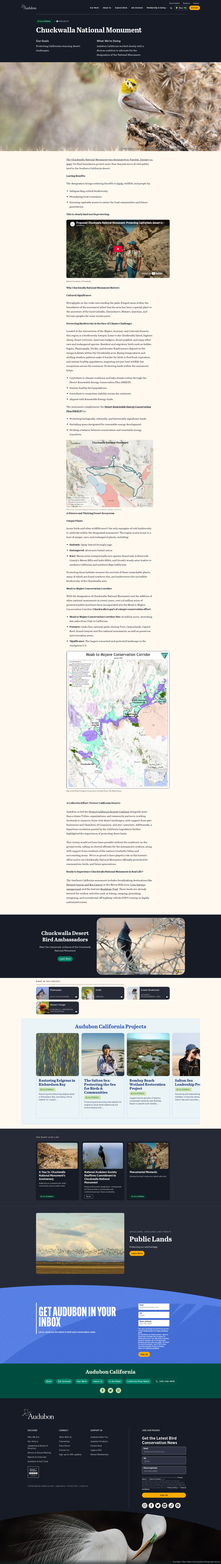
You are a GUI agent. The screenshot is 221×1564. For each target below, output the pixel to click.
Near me (183, 8)
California (45, 21)
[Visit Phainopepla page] (57, 993)
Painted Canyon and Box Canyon (84, 885)
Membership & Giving (156, 8)
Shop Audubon (174, 3)
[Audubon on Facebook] (151, 1505)
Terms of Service (162, 1331)
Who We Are (33, 1437)
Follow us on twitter (110, 1390)
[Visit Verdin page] (102, 993)
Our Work (94, 8)
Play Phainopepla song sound (76, 996)
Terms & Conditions (152, 1348)
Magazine (186, 3)
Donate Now (96, 1446)
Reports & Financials (37, 1457)
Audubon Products (99, 1441)
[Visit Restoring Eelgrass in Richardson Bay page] (57, 1075)
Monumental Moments (148, 1170)
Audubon (28, 6)
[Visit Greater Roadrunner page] (148, 993)
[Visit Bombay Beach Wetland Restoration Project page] (148, 1075)
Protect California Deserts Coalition (109, 812)
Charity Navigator (33, 1472)
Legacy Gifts (96, 1450)
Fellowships (64, 1441)
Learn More (65, 959)
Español (196, 3)
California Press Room (138, 1381)
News (88, 1197)
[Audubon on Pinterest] (178, 1505)
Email (141, 1305)
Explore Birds (121, 8)
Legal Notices (60, 1486)
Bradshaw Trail (109, 889)
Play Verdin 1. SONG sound (121, 996)
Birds (48, 1381)
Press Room (64, 1446)
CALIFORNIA (47, 1090)
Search (171, 8)
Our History (33, 1441)
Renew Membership (99, 1454)
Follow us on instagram (118, 1390)
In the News (115, 1381)
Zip (141, 1313)
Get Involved (137, 8)
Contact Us (64, 1450)
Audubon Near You (99, 1437)
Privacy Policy (148, 1331)
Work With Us (65, 1437)
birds (120, 183)
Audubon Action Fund (38, 1461)
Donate (194, 8)
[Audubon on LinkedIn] (164, 1505)
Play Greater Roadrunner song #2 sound (167, 996)
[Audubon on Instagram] (144, 1505)
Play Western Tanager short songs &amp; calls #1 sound (76, 1011)
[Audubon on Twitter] (158, 1505)
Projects (64, 21)
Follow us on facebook (102, 1390)
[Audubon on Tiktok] (171, 1505)
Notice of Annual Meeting (39, 1453)
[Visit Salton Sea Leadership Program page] (193, 1075)
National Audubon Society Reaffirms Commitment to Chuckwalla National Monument (102, 1170)
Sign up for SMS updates (70, 1454)
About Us (107, 8)
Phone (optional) (146, 1321)
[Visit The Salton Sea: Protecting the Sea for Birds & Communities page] (103, 1075)
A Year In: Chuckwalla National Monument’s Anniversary (57, 1170)
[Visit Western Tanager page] (57, 1008)
